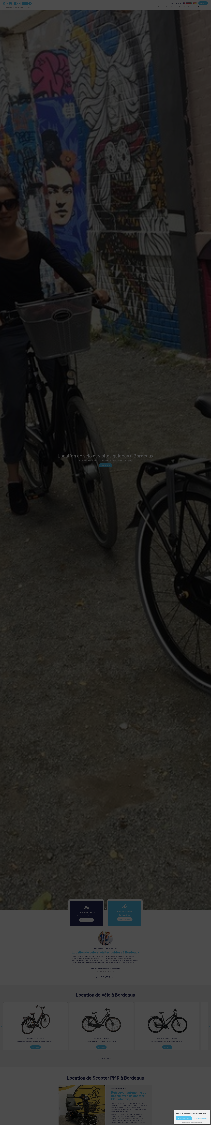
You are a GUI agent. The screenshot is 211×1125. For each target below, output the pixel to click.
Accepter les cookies (183, 1118)
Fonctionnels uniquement (200, 1118)
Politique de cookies (186, 1122)
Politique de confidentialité (196, 1122)
